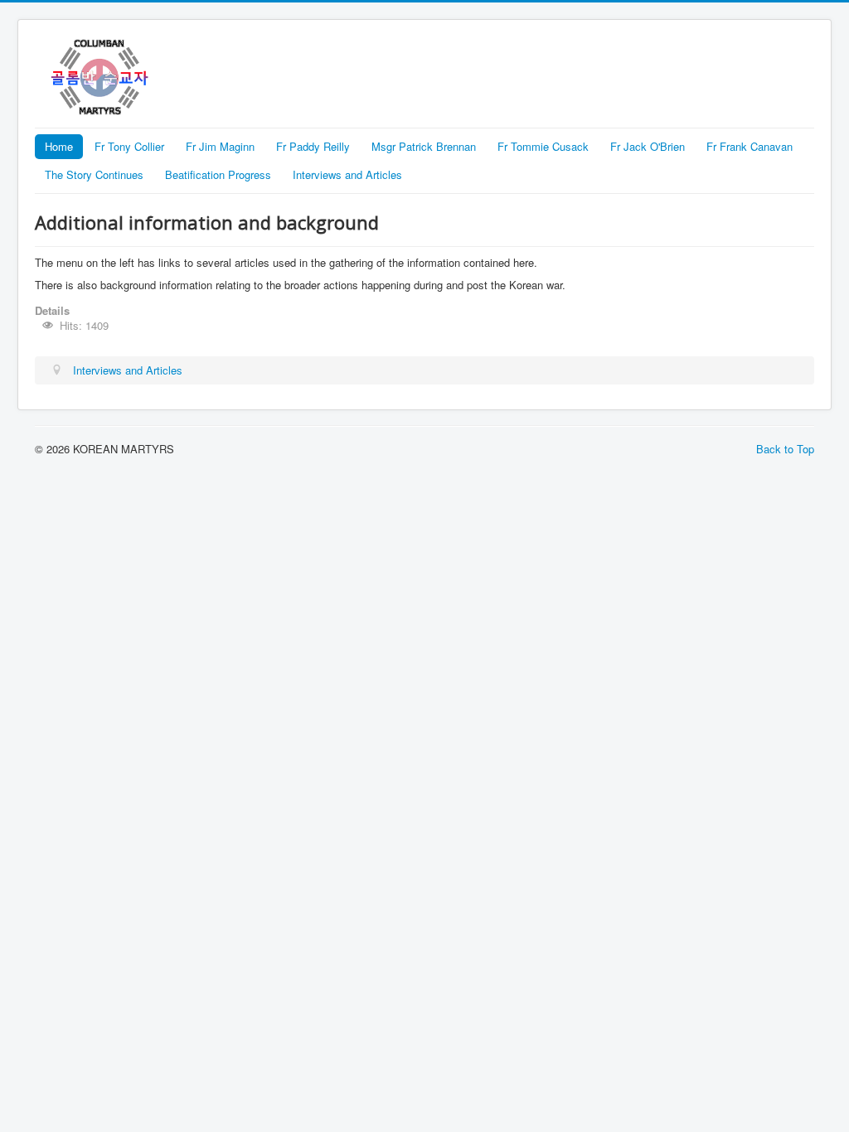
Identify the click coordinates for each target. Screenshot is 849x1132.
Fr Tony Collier (129, 146)
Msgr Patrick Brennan (423, 146)
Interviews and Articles (347, 174)
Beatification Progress (218, 174)
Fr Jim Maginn (220, 146)
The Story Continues (94, 174)
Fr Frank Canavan (749, 146)
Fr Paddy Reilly (313, 146)
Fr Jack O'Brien (647, 146)
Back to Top (785, 449)
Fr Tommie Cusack (543, 146)
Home (59, 146)
